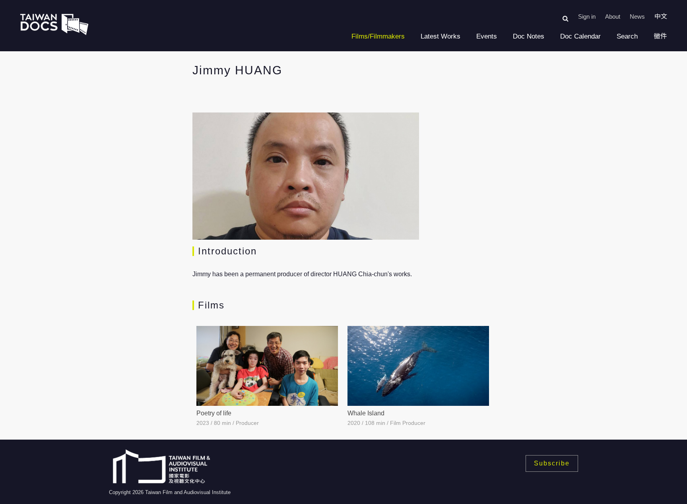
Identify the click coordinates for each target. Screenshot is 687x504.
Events (486, 36)
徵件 (660, 36)
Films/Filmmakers (378, 36)
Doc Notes (528, 36)
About (612, 16)
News (637, 16)
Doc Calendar (580, 36)
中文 (660, 16)
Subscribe (552, 463)
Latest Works (440, 36)
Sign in (587, 16)
